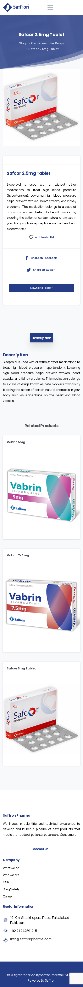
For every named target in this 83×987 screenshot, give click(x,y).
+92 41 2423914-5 (23, 930)
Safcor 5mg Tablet (21, 668)
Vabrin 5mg (16, 442)
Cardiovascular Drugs (47, 43)
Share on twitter (44, 270)
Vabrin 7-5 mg (18, 555)
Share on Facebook (44, 258)
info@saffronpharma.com (31, 939)
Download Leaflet (41, 288)
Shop (23, 43)
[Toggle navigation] (50, 7)
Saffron (50, 980)
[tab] (41, 337)
